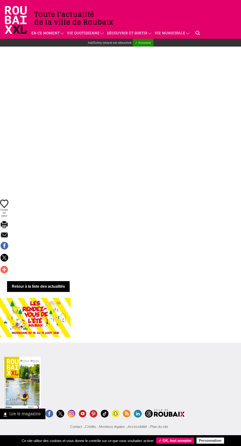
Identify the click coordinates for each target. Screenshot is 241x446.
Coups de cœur (4, 212)
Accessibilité (137, 427)
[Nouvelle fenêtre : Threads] (149, 413)
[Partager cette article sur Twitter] (4, 258)
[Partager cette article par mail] (4, 235)
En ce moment (45, 33)
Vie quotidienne (83, 33)
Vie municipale (170, 33)
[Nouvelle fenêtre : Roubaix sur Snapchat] (116, 413)
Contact (76, 427)
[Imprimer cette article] (4, 225)
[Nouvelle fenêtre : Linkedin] (138, 413)
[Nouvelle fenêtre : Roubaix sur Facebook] (49, 413)
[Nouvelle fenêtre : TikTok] (104, 413)
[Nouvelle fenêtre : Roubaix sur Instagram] (71, 413)
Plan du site (159, 427)
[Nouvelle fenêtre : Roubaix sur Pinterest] (93, 413)
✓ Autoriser (143, 42)
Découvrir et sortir (127, 33)
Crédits (90, 427)
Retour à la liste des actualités (38, 286)
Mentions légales (112, 427)
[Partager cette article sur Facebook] (4, 246)
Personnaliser (210, 440)
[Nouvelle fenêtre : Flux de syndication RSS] (127, 413)
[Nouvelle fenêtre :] (82, 413)
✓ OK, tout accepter (175, 440)
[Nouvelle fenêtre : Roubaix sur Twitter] (60, 413)
